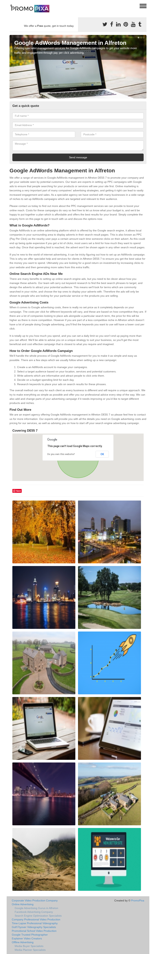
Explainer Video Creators (27, 938)
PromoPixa (137, 900)
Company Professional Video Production (36, 919)
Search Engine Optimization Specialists (38, 915)
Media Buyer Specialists (29, 946)
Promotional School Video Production (34, 930)
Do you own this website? (61, 454)
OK (102, 454)
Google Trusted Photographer (30, 934)
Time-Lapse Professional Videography (35, 923)
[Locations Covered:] (11, 5)
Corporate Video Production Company (35, 900)
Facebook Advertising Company (34, 911)
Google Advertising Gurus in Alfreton (36, 908)
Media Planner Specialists (30, 949)
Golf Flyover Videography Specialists (34, 927)
